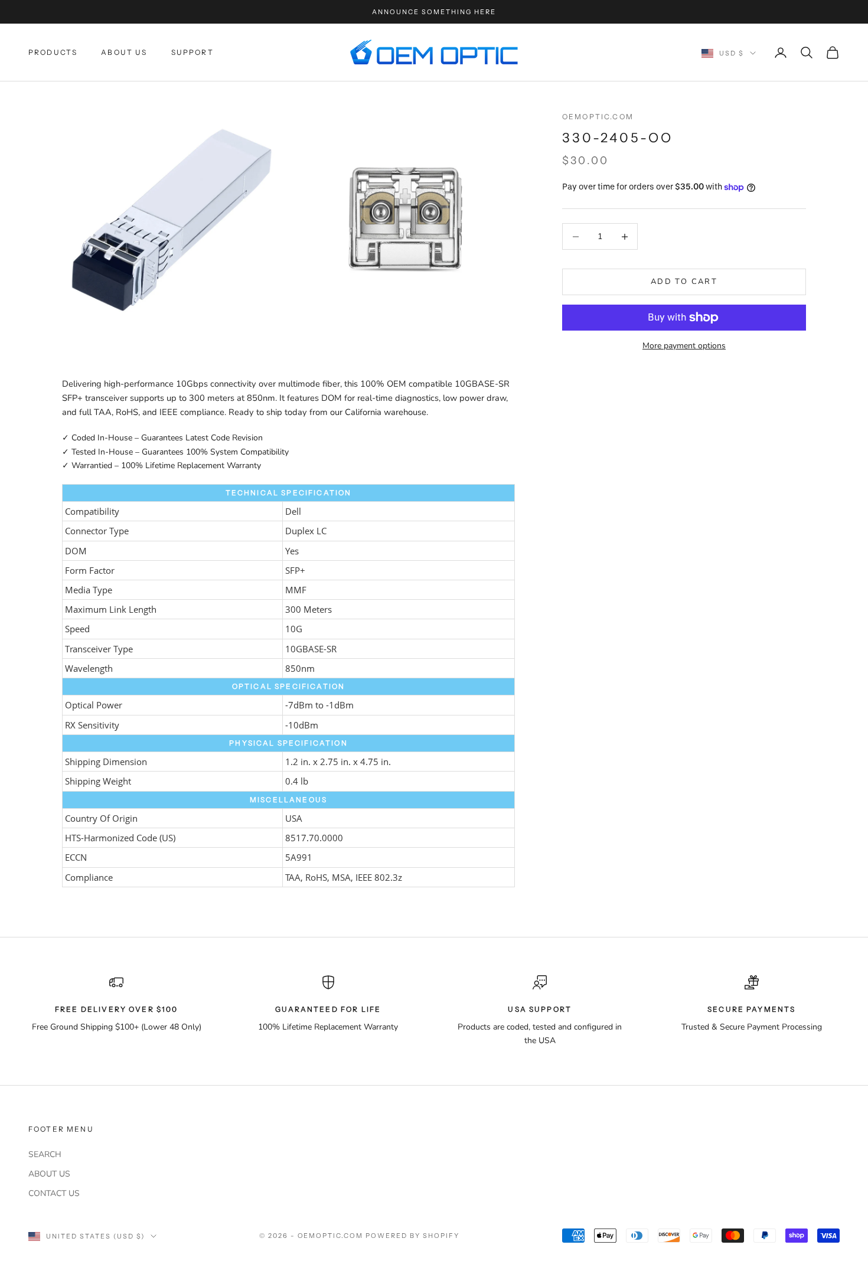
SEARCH (44, 1154)
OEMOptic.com (598, 116)
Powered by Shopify (412, 1235)
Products (52, 52)
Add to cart (684, 281)
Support (192, 52)
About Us (124, 52)
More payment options (684, 345)
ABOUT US (49, 1173)
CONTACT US (54, 1193)
